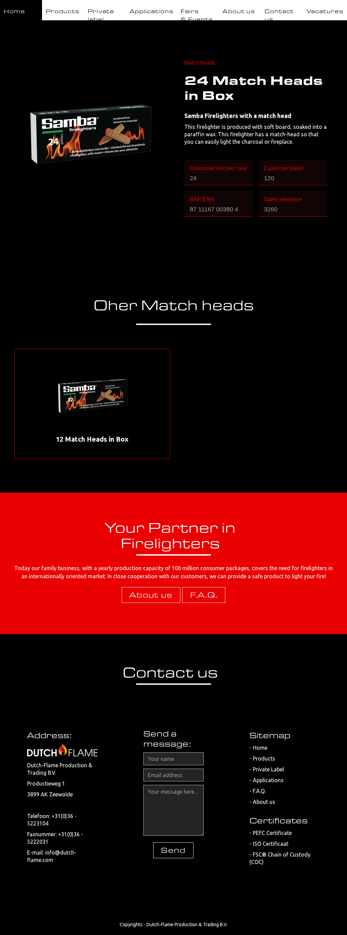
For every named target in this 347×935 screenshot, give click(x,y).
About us (150, 594)
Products (264, 758)
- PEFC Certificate (270, 833)
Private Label (268, 769)
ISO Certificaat (270, 844)
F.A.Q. (204, 594)
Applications (268, 780)
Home (260, 748)
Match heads (199, 63)
